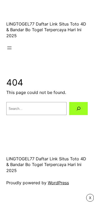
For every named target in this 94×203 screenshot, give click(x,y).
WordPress (58, 182)
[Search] (78, 108)
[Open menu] (9, 48)
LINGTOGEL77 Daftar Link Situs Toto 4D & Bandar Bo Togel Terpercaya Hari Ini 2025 (46, 29)
